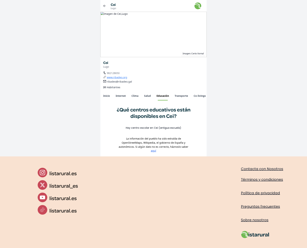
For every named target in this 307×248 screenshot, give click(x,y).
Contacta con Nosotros (262, 168)
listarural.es (63, 173)
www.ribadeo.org (117, 77)
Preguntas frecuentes (260, 206)
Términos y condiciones (262, 179)
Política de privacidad (260, 192)
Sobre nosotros (254, 219)
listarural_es (63, 185)
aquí (153, 150)
